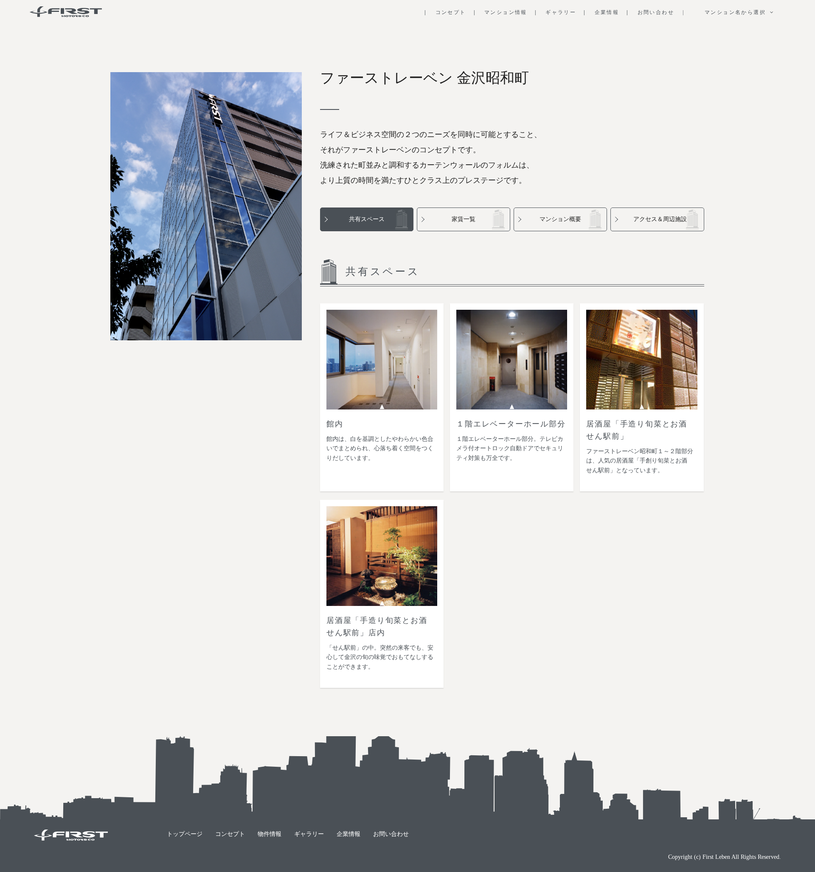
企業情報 (348, 834)
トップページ (184, 834)
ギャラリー (309, 834)
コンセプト (230, 834)
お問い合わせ (391, 834)
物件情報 (269, 834)
